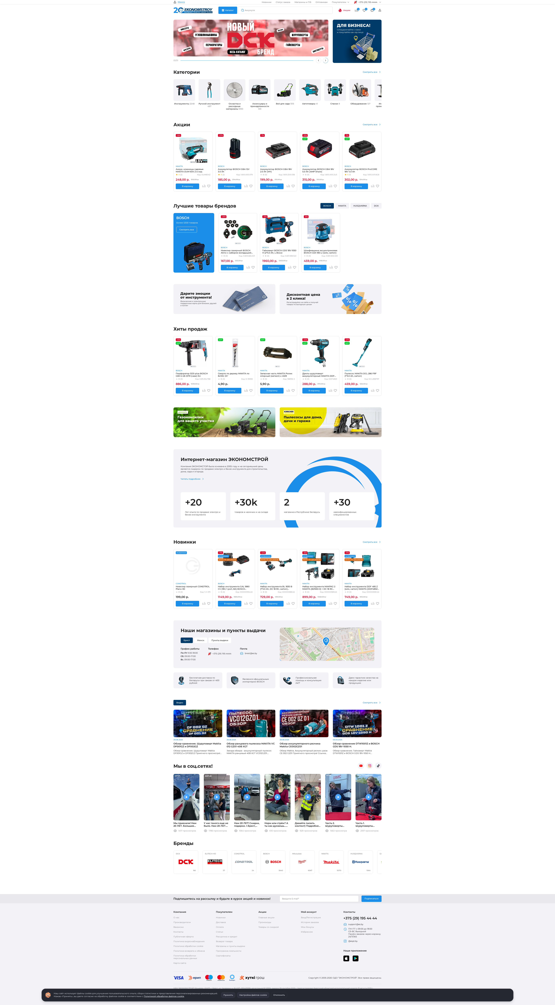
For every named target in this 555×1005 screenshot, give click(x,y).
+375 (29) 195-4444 (221, 653)
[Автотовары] (310, 90)
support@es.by (355, 924)
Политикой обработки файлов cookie (164, 996)
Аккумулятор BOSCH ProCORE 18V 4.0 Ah (361, 170)
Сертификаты (223, 955)
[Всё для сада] (285, 90)
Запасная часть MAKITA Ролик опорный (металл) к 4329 (276, 374)
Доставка (221, 922)
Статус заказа (283, 2)
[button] (326, 642)
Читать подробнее (190, 479)
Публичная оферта (183, 936)
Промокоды (264, 922)
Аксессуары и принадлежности (259, 106)
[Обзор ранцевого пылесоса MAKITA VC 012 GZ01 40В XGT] (251, 723)
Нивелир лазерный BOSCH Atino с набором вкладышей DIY (236, 251)
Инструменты (184, 103)
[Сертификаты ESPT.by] (224, 313)
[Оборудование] (360, 90)
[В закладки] (208, 187)
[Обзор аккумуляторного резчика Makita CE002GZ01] (304, 723)
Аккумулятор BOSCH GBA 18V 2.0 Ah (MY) (276, 170)
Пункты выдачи (219, 640)
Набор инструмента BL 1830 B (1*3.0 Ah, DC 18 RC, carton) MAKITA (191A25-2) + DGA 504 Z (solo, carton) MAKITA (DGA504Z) (277, 587)
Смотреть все (370, 72)
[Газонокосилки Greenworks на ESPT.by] (224, 436)
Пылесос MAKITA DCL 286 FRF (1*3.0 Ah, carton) (361, 374)
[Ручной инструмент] (209, 90)
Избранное (307, 932)
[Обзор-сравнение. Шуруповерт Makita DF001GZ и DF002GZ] (197, 723)
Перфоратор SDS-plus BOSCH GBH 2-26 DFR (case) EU (192, 374)
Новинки (266, 2)
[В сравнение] (204, 186)
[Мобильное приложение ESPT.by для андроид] (346, 958)
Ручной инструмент (209, 105)
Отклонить (279, 995)
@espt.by (353, 941)
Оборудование (360, 103)
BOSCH (221, 166)
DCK (376, 205)
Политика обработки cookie (188, 946)
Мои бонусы (307, 927)
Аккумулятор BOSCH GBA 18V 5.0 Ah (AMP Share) (318, 170)
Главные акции (266, 917)
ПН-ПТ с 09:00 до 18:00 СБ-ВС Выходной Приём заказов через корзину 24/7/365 (364, 932)
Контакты (178, 932)
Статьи (219, 932)
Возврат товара (224, 941)
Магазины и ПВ (303, 2)
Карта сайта (179, 963)
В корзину (187, 186)
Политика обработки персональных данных (185, 957)
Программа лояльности (228, 951)
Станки (335, 103)
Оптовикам (322, 2)
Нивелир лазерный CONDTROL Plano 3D (193, 587)
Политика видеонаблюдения (189, 941)
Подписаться (372, 898)
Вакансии (178, 927)
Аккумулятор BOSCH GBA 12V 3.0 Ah (233, 170)
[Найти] (241, 10)
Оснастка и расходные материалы (234, 106)
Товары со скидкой (268, 927)
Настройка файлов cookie (253, 995)
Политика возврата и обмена (189, 951)
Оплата (220, 927)
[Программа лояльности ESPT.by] (331, 313)
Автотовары (310, 103)
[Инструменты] (184, 90)
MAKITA (179, 166)
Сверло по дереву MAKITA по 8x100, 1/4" (233, 374)
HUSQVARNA (360, 205)
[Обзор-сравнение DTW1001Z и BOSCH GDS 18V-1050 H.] (357, 723)
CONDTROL (181, 583)
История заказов (310, 922)
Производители (182, 922)
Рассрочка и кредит (226, 936)
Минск (181, 2)
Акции (346, 10)
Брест (187, 640)
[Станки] (335, 90)
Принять (228, 995)
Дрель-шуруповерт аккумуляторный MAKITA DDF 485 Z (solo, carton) (318, 374)
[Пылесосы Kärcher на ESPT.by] (331, 436)
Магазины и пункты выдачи (230, 946)
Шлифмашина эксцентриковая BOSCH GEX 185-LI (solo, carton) (320, 251)
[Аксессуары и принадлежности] (260, 90)
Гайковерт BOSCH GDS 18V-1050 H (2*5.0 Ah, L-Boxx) (279, 251)
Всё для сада (285, 103)
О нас (176, 917)
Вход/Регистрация (311, 917)
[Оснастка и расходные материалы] (234, 90)
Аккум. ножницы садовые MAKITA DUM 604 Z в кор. (190, 170)
